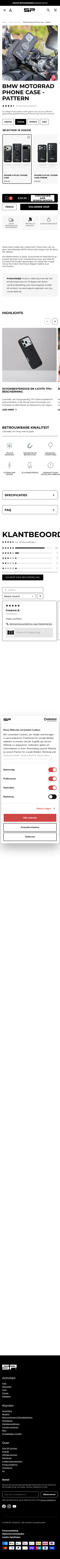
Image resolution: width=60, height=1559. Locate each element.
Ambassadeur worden (12, 1434)
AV (3, 1471)
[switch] (52, 778)
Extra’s (33, 122)
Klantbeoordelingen (11, 1424)
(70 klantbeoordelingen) (26, 106)
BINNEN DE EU (30, 3)
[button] (30, 548)
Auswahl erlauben (30, 827)
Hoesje (20, 122)
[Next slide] (55, 321)
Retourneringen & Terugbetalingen (17, 1417)
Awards (5, 1452)
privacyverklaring (47, 1500)
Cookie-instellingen (11, 1537)
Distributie (6, 1458)
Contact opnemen (10, 1427)
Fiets (4, 1384)
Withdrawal (7, 1421)
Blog (4, 1431)
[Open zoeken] (48, 10)
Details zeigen (44, 808)
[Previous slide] (47, 321)
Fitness (5, 1393)
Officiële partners (9, 1455)
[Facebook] (4, 1506)
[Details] (28, 137)
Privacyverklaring (9, 1465)
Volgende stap (39, 206)
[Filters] (40, 596)
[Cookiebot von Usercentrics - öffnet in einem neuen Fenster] (44, 720)
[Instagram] (9, 1506)
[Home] (29, 10)
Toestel (8, 122)
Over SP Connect (9, 1448)
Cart (44, 122)
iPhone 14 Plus (14, 22)
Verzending (7, 1411)
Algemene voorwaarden (13, 1534)
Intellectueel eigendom (12, 1461)
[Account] (10, 10)
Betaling (5, 1414)
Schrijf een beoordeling (23, 577)
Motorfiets (6, 1387)
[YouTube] (14, 1506)
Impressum (7, 1468)
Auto (4, 1390)
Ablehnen (30, 836)
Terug (9, 206)
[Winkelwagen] (55, 10)
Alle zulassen (30, 817)
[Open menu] (5, 10)
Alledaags (6, 1396)
